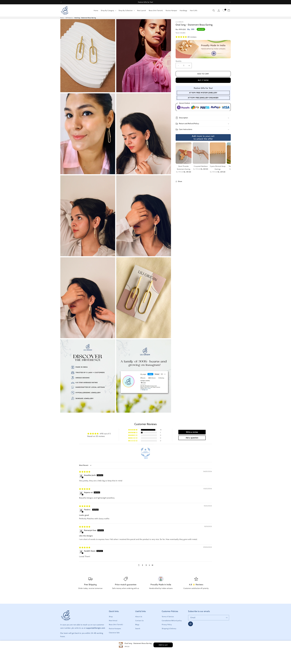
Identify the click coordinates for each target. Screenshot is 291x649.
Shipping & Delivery (169, 629)
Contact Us (139, 621)
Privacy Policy (167, 624)
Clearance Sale (114, 633)
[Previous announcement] (61, 2)
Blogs (137, 624)
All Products (69, 18)
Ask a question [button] (192, 438)
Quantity (178, 61)
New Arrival (113, 621)
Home (62, 18)
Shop (111, 617)
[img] (84, 472)
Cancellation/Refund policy (172, 621)
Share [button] (180, 181)
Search (137, 629)
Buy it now (203, 80)
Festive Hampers (115, 629)
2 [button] (142, 565)
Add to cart (203, 74)
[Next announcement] (229, 2)
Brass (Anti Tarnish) (116, 624)
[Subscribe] (226, 617)
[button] (108, 10)
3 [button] (146, 565)
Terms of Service (168, 617)
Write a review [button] (192, 432)
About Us (138, 617)
